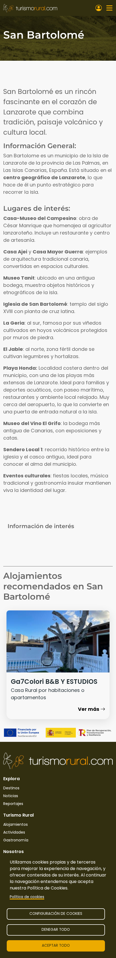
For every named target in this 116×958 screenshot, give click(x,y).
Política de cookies (27, 896)
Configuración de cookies (55, 913)
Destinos (11, 788)
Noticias (10, 796)
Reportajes (13, 803)
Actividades (14, 832)
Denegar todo (56, 929)
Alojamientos (15, 824)
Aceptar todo (56, 945)
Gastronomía (15, 840)
